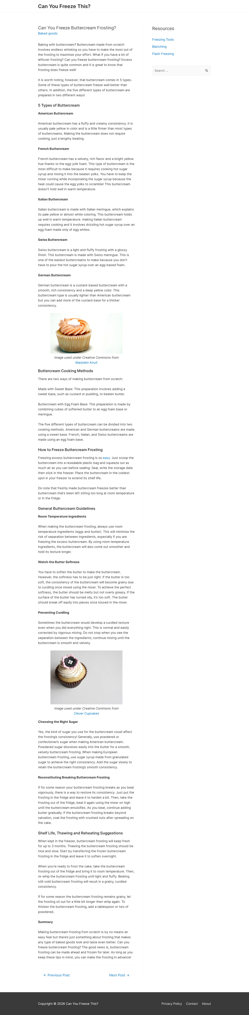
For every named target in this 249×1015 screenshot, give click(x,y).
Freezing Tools (163, 39)
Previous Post (56, 975)
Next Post (119, 975)
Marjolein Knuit (86, 362)
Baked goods (48, 33)
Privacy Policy (172, 1004)
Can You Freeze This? (64, 6)
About (206, 1004)
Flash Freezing (163, 54)
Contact (192, 1004)
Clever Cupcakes (86, 713)
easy (106, 458)
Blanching (159, 46)
